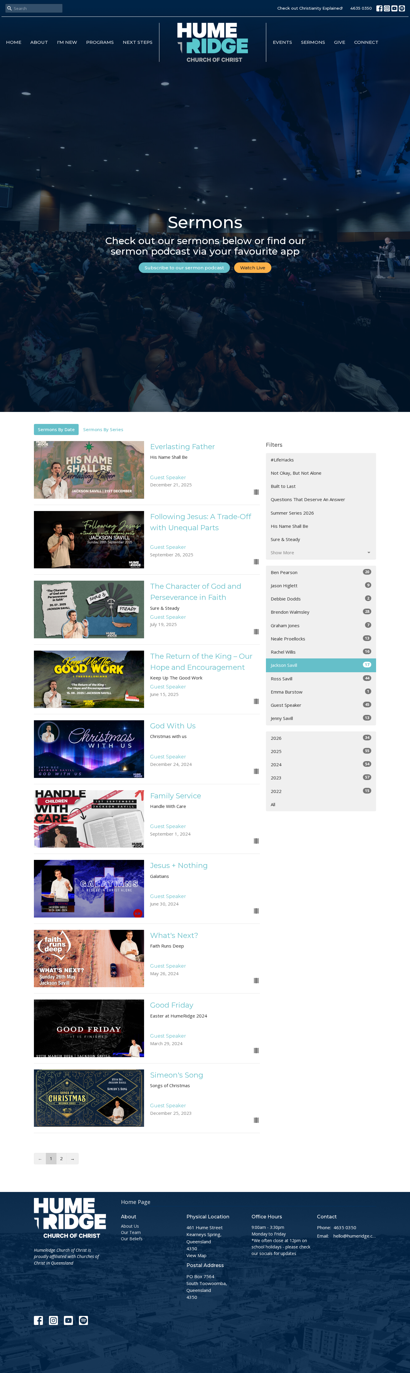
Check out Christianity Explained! (310, 8)
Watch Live (252, 268)
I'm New (67, 42)
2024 (320, 764)
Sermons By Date (56, 429)
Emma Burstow (320, 691)
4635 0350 (361, 8)
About (39, 42)
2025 (320, 751)
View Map (196, 1255)
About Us (130, 1226)
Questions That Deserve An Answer (308, 499)
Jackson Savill (320, 665)
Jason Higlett (320, 585)
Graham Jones (320, 625)
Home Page (135, 1201)
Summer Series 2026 (292, 513)
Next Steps (137, 42)
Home (13, 42)
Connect (366, 42)
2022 (320, 791)
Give (339, 42)
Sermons (313, 42)
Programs (100, 42)
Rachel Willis (320, 652)
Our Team (131, 1232)
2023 (320, 777)
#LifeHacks (282, 460)
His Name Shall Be (289, 526)
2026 (320, 738)
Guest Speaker (320, 705)
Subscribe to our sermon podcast (184, 268)
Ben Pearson (320, 572)
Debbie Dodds (320, 598)
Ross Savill (320, 678)
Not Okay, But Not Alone (296, 473)
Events (282, 42)
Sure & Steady (285, 539)
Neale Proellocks (320, 638)
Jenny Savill (320, 718)
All (273, 804)
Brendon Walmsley (320, 612)
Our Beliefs (132, 1238)
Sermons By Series (103, 429)
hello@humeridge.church (354, 1236)
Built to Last (283, 486)
